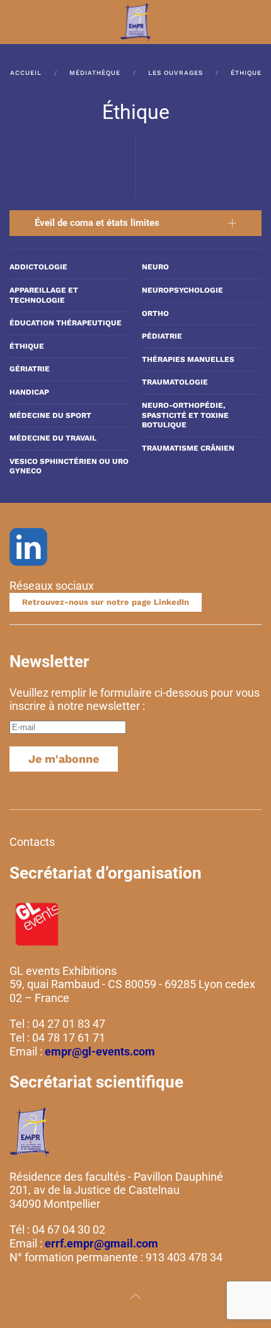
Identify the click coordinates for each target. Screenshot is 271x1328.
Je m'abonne (63, 758)
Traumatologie (175, 382)
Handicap (29, 392)
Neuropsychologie (182, 290)
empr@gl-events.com (100, 1051)
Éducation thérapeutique (65, 322)
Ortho (155, 313)
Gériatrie (29, 368)
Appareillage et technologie (43, 295)
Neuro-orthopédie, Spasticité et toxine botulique (185, 415)
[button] (15, 22)
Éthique (26, 346)
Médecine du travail (52, 438)
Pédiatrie (162, 336)
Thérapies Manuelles (188, 359)
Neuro (155, 266)
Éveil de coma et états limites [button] (97, 222)
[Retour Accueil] (136, 22)
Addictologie (38, 266)
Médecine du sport (50, 415)
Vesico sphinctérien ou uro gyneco (69, 466)
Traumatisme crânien (188, 448)
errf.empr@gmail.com (101, 1243)
